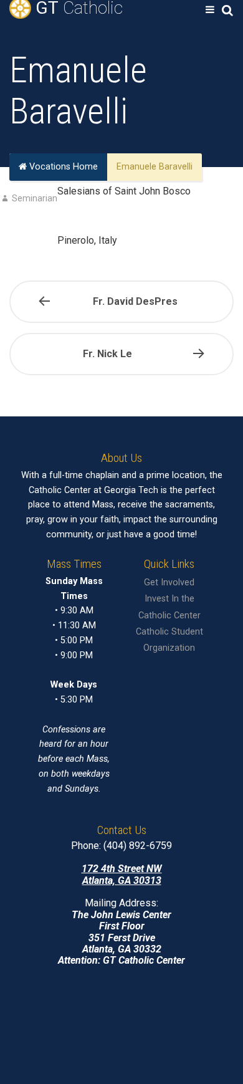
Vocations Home (62, 167)
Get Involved (169, 582)
